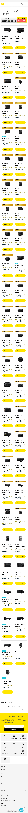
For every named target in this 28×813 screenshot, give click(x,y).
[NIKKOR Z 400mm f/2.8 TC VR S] (7, 592)
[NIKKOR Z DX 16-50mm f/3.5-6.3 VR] (7, 538)
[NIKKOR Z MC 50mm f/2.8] (7, 258)
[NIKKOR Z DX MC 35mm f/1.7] (20, 56)
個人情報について (5, 798)
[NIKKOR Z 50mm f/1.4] (7, 233)
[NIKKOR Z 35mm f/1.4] (20, 158)
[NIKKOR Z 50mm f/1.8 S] (20, 233)
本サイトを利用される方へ (6, 795)
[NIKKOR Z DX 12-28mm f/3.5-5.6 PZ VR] (7, 511)
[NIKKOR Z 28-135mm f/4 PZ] (7, 434)
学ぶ (2, 776)
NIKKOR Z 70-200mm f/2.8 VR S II (7, 38)
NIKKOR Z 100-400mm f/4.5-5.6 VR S (6, 492)
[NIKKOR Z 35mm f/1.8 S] (7, 183)
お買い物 (3, 790)
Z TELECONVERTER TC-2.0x (7, 681)
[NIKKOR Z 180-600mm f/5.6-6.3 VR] (20, 485)
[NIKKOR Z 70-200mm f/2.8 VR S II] (7, 30)
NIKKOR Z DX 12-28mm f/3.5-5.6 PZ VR (7, 519)
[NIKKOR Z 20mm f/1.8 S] (7, 131)
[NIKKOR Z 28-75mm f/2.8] (20, 410)
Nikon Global (3, 805)
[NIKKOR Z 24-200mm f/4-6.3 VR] (7, 410)
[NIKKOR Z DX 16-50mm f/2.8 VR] (7, 56)
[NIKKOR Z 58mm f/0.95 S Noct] (20, 258)
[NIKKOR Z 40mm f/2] (20, 183)
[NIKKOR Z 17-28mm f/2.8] (7, 359)
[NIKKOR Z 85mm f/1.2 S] (7, 284)
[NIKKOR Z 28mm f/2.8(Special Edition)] (20, 131)
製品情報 (3, 769)
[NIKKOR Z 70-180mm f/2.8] (7, 459)
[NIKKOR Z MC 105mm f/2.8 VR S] (7, 309)
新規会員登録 (14, 729)
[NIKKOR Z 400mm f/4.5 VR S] (20, 592)
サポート (3, 773)
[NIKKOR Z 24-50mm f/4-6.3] (20, 359)
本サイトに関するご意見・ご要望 (8, 800)
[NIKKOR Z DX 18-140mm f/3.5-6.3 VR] (20, 565)
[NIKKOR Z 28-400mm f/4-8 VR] (20, 434)
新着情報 (3, 766)
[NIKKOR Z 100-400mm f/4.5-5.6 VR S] (7, 485)
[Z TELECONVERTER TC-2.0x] (7, 672)
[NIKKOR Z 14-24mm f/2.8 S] (7, 334)
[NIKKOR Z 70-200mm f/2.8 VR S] (20, 459)
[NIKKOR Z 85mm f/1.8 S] (20, 284)
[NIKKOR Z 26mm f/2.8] (20, 81)
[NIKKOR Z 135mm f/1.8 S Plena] (20, 309)
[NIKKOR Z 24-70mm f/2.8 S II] (7, 81)
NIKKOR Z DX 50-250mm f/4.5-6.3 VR (6, 573)
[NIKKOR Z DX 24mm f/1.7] (20, 511)
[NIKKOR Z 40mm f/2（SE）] (7, 208)
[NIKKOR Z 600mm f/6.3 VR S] (20, 619)
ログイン (14, 726)
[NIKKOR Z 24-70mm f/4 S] (7, 384)
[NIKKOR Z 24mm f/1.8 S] (7, 106)
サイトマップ (4, 803)
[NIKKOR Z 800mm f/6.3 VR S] (7, 645)
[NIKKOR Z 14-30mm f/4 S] (20, 334)
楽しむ (2, 783)
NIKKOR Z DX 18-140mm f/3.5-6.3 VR (19, 573)
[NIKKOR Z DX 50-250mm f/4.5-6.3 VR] (7, 565)
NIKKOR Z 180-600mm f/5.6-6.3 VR (19, 492)
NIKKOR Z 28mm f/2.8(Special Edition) (19, 138)
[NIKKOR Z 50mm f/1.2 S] (20, 208)
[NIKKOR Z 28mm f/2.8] (20, 106)
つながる (3, 779)
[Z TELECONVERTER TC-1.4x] (20, 645)
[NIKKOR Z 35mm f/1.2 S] (7, 158)
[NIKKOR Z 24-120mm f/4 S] (20, 384)
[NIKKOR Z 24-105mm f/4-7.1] (20, 30)
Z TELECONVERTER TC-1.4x (20, 653)
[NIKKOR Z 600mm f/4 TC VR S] (7, 619)
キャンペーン (4, 786)
